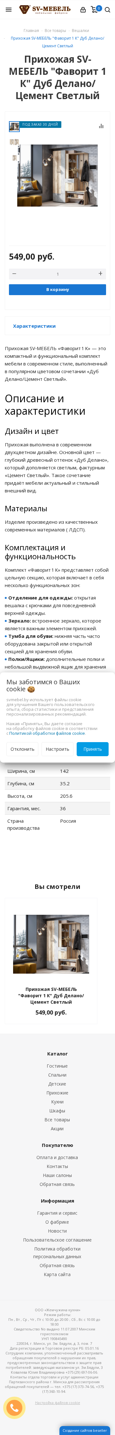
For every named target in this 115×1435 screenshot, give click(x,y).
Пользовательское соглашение (57, 1240)
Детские (57, 1084)
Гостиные (57, 1066)
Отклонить (22, 749)
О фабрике (57, 1222)
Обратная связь (57, 1184)
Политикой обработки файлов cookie (47, 733)
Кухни (57, 1102)
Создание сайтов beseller (85, 1430)
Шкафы (57, 1111)
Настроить (57, 749)
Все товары (57, 1120)
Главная (31, 30)
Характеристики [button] (34, 326)
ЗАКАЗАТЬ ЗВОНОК (17, 1407)
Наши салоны (57, 1175)
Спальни (57, 1075)
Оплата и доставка (57, 1157)
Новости (57, 1231)
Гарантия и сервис (57, 1213)
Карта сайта (57, 1274)
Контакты (57, 1166)
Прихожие (57, 1093)
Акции (57, 1128)
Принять (92, 749)
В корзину (57, 289)
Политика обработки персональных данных (57, 1252)
